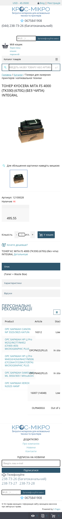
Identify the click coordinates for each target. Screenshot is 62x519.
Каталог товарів (12, 59)
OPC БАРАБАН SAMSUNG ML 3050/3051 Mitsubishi (19, 374)
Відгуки (8, 293)
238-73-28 (27, 483)
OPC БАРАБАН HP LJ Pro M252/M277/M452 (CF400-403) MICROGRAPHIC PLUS (18, 344)
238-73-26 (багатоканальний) (24, 479)
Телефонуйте (15, 475)
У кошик (48, 234)
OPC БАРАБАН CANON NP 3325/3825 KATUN (18, 330)
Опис (7, 266)
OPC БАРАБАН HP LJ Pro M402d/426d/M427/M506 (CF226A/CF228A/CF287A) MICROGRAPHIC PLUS (19, 360)
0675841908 (33, 21)
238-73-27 (9, 483)
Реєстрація (53, 3)
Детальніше (21, 254)
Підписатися (31, 470)
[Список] (56, 312)
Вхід (42, 3)
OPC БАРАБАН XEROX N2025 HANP (17, 384)
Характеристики (13, 283)
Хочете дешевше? (17, 245)
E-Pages (56, 509)
